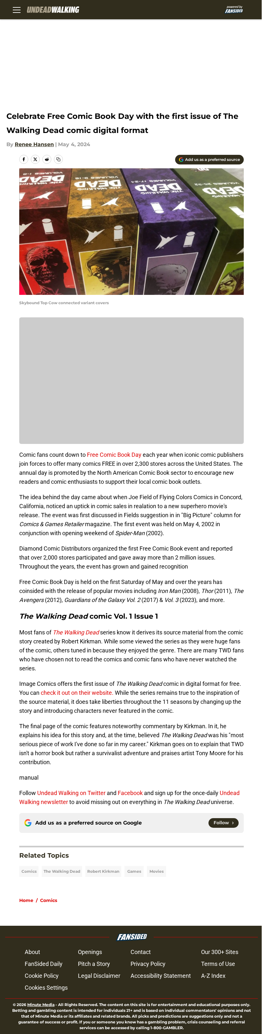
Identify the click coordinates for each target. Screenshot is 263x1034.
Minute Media (41, 1004)
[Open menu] (17, 9)
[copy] (58, 159)
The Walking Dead (62, 871)
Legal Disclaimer (99, 975)
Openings (90, 952)
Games (134, 871)
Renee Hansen (34, 144)
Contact (141, 952)
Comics (29, 871)
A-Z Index (213, 975)
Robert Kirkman (103, 871)
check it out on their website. (78, 692)
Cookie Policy (42, 975)
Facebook (130, 793)
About (32, 952)
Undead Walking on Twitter (71, 793)
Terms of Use (218, 963)
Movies (156, 871)
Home (26, 900)
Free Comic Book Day (113, 454)
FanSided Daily (44, 963)
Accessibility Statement (161, 975)
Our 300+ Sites (219, 952)
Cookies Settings (46, 987)
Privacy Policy (148, 963)
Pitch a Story (94, 963)
